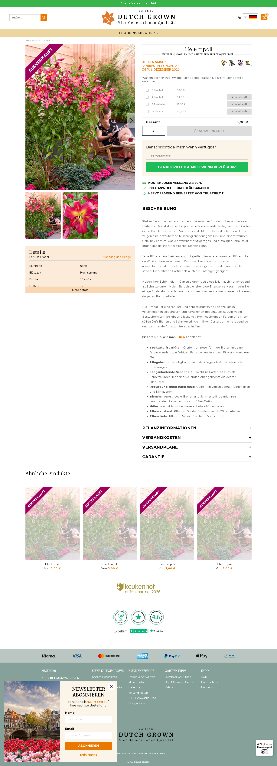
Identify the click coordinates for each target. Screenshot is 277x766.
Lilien (181, 337)
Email (69, 729)
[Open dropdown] (157, 33)
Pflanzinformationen (169, 428)
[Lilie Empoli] (52, 523)
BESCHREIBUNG (159, 208)
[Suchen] (44, 17)
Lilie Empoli (52, 564)
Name (70, 713)
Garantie (153, 456)
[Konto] (239, 17)
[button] (131, 120)
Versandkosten (161, 437)
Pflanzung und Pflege (116, 257)
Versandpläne (160, 447)
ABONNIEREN (88, 746)
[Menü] (271, 742)
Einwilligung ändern (138, 761)
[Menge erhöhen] (162, 131)
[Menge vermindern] (145, 131)
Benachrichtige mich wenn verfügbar (197, 167)
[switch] (264, 751)
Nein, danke (88, 754)
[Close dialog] (111, 686)
